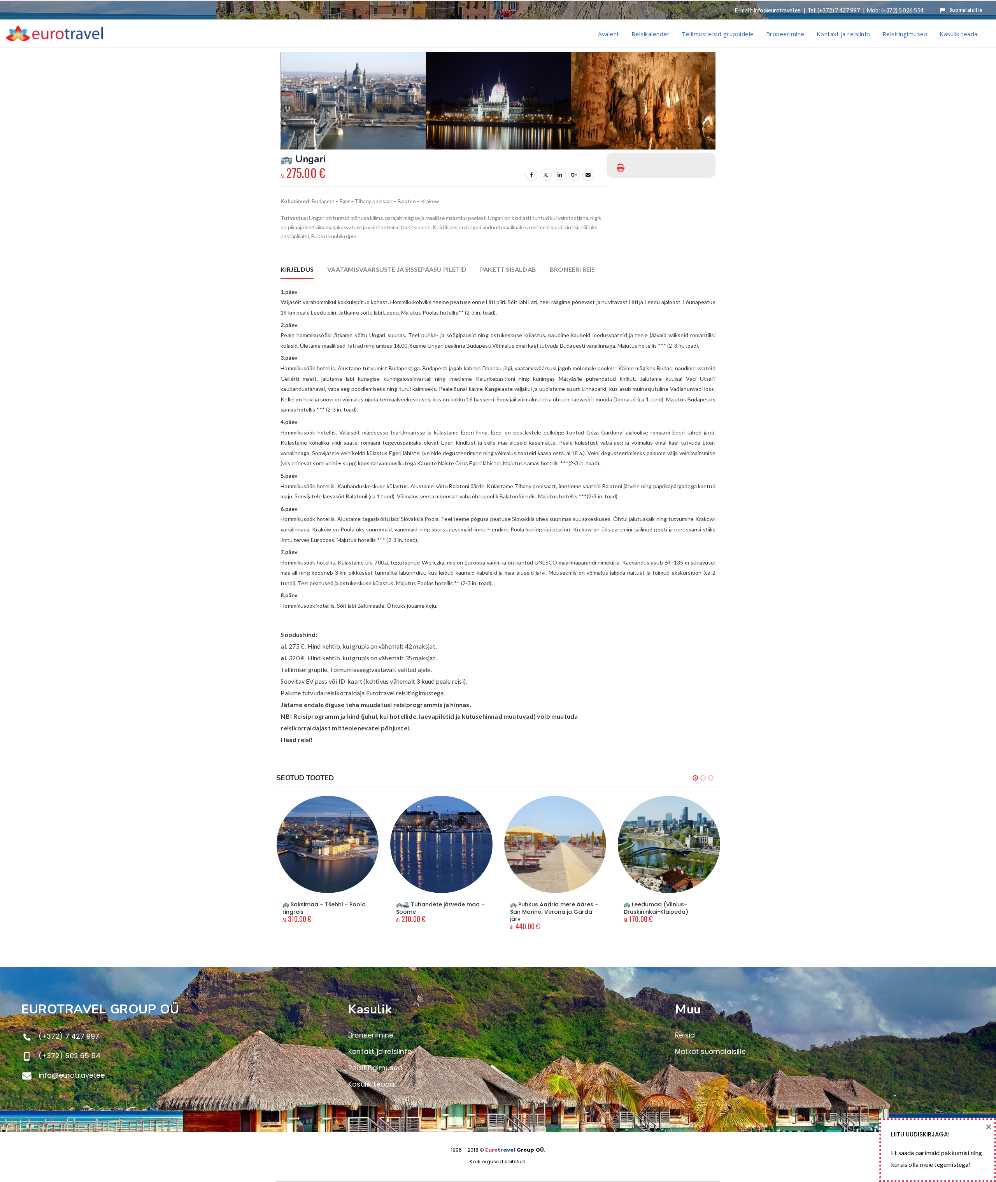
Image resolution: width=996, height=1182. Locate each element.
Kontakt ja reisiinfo (843, 34)
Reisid (685, 1035)
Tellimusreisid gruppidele (718, 34)
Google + (574, 175)
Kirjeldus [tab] (297, 269)
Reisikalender (650, 34)
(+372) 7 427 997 (838, 10)
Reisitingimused (905, 34)
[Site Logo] (54, 33)
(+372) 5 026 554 (902, 10)
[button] (282, 101)
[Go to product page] (328, 844)
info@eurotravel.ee (777, 10)
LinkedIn (560, 175)
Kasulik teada (959, 34)
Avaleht (608, 34)
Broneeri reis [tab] (572, 269)
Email (588, 175)
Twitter (546, 175)
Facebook (531, 175)
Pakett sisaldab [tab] (508, 269)
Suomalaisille (965, 10)
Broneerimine (785, 34)
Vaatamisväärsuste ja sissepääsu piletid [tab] (396, 269)
